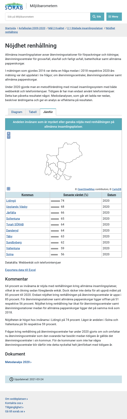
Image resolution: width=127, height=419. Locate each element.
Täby (9, 236)
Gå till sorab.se (14, 411)
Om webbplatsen (15, 398)
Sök (99, 16)
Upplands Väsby (16, 206)
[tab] (17, 111)
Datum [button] (111, 195)
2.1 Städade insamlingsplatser (85, 28)
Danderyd (12, 230)
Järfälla (11, 212)
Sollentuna (13, 218)
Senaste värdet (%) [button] (75, 195)
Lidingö (11, 200)
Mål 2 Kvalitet (56, 28)
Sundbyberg (14, 242)
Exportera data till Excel (20, 270)
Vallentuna (13, 248)
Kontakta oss (13, 403)
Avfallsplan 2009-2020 (32, 28)
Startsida (10, 28)
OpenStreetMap (86, 189)
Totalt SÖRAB (15, 224)
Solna (9, 254)
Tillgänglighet (13, 407)
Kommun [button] (27, 195)
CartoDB (116, 189)
